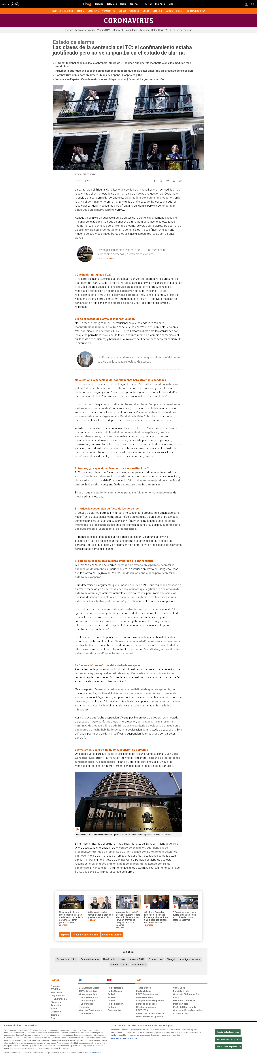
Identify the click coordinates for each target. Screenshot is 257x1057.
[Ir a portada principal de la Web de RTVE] (64, 979)
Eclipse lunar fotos (67, 959)
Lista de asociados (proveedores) (125, 1038)
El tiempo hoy (155, 959)
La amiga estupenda (189, 959)
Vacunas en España (67, 79)
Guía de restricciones (94, 79)
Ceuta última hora (90, 959)
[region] (128, 1039)
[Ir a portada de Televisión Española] (92, 980)
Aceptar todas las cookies (228, 1032)
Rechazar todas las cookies (229, 1039)
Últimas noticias (119, 964)
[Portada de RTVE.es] (87, 4)
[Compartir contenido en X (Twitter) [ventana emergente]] (161, 179)
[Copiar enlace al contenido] (180, 179)
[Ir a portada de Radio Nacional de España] (120, 980)
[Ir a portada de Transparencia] (171, 980)
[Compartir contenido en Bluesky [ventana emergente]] (167, 179)
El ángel (171, 959)
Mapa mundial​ (117, 79)
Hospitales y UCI (132, 75)
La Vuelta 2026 (136, 959)
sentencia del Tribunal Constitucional (101, 189)
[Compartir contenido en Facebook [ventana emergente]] (155, 179)
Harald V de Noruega (114, 959)
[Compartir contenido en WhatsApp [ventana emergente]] (174, 179)
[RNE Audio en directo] (17, 4)
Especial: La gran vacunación (146, 79)
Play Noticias (139, 964)
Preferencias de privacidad (229, 1047)
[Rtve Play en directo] (12, 4)
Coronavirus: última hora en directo (76, 75)
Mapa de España (110, 75)
